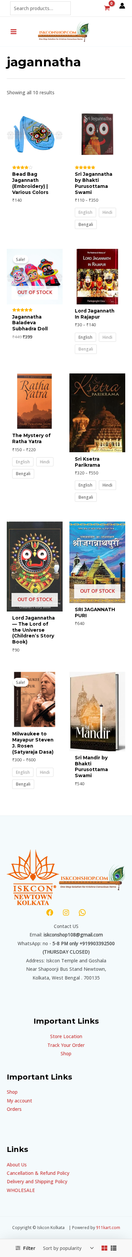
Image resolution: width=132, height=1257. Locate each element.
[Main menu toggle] (13, 31)
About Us (17, 1164)
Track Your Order (66, 1045)
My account (19, 1100)
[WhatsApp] (82, 912)
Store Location (66, 1036)
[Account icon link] (122, 6)
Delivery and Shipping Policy (37, 1181)
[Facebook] (50, 912)
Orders (14, 1109)
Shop (66, 1053)
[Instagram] (66, 912)
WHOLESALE (21, 1190)
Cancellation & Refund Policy (38, 1173)
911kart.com (108, 1227)
